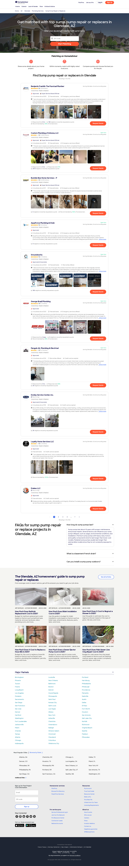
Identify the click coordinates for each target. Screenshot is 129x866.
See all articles (106, 577)
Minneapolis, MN (48, 765)
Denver (17, 712)
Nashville (85, 696)
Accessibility (73, 852)
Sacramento (19, 699)
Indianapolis (19, 743)
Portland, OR (47, 770)
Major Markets (22, 672)
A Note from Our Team (91, 802)
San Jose (18, 709)
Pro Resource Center (58, 818)
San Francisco (20, 706)
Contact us (87, 826)
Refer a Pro (87, 797)
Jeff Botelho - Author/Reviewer (26, 608)
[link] (64, 88)
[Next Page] (79, 517)
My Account (88, 788)
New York (51, 715)
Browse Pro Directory (58, 791)
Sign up (26, 807)
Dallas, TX (92, 757)
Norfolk (84, 721)
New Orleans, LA (71, 765)
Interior (17, 6)
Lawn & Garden (33, 6)
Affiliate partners (89, 832)
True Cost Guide (89, 791)
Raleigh (51, 728)
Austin (84, 699)
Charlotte (51, 721)
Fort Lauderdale (21, 721)
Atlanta (17, 737)
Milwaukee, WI (24, 765)
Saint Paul (51, 699)
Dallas (84, 702)
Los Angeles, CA (71, 761)
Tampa (17, 734)
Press (85, 820)
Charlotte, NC (47, 757)
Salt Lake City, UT (72, 770)
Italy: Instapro (64, 847)
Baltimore (51, 684)
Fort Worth (86, 709)
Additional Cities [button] (20, 777)
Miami (17, 728)
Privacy (54, 852)
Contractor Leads (57, 820)
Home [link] (17, 11)
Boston (51, 687)
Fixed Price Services (58, 794)
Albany (50, 712)
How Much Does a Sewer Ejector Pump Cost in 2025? (62, 651)
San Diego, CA (24, 774)
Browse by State (35, 752)
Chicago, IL (70, 757)
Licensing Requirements (91, 805)
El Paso (84, 706)
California (59, 852)
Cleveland (52, 737)
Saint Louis (52, 706)
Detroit (51, 690)
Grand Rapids (53, 693)
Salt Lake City (87, 718)
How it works (88, 812)
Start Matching (64, 44)
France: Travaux (42, 847)
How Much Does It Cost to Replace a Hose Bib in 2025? (30, 651)
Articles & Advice (49, 6)
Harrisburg (86, 680)
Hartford (18, 715)
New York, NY (93, 765)
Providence (86, 690)
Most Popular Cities (20, 753)
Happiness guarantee (90, 829)
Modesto (18, 696)
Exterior (24, 6)
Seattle (84, 731)
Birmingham (19, 677)
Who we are (88, 815)
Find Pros (54, 788)
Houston (85, 712)
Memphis (85, 693)
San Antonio (86, 715)
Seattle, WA (70, 774)
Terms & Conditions (75, 855)
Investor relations (89, 823)
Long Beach (19, 690)
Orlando (18, 731)
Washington (19, 718)
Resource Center (89, 794)
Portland (85, 677)
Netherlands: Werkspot (76, 847)
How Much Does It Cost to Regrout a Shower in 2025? (97, 612)
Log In (100, 2)
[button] (37, 112)
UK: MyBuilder (87, 847)
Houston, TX (46, 761)
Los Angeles (19, 693)
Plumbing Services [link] (38, 11)
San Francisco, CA (48, 774)
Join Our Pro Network (58, 815)
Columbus (52, 740)
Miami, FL (92, 761)
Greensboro (52, 725)
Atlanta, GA (23, 757)
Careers (86, 818)
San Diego (18, 702)
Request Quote (98, 123)
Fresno (17, 687)
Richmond (85, 725)
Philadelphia (86, 684)
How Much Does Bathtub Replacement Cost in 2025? (26, 612)
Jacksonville (19, 725)
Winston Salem (53, 731)
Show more (102, 239)
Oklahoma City (53, 743)
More (41, 6)
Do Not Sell (66, 852)
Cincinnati (52, 734)
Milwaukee (86, 737)
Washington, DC (94, 774)
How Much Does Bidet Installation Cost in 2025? (63, 612)
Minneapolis (52, 696)
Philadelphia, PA (25, 770)
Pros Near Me (88, 799)
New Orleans (53, 680)
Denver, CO (23, 761)
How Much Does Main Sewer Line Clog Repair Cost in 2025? (96, 651)
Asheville (51, 718)
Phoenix (18, 680)
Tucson (17, 684)
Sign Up (109, 2)
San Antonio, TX (94, 770)
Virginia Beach (87, 728)
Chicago (18, 740)
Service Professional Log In (60, 812)
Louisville (51, 677)
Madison (85, 734)
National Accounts (57, 823)
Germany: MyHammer (54, 847)
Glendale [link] (27, 11)
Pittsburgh (85, 687)
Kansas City (52, 702)
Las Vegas (52, 709)
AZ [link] (21, 11)
